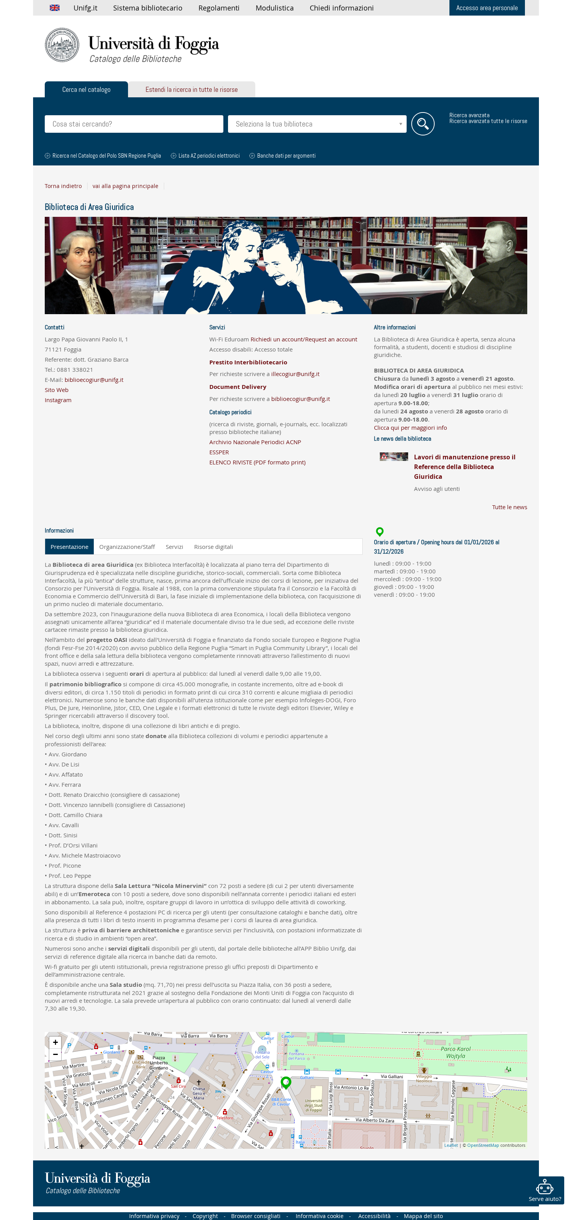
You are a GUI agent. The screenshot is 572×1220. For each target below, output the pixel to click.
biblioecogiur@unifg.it (94, 379)
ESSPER (219, 452)
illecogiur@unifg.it (295, 374)
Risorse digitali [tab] (213, 546)
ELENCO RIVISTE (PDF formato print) (257, 462)
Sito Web (56, 390)
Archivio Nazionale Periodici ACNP (255, 442)
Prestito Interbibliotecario (248, 362)
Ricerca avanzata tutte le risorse (488, 121)
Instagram (58, 400)
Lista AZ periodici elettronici (209, 156)
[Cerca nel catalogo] (423, 123)
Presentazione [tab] (69, 546)
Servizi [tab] (174, 546)
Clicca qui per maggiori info (410, 427)
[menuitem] (85, 8)
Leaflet (451, 1145)
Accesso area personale (487, 8)
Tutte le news (509, 507)
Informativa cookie (320, 1216)
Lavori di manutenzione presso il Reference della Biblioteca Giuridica (465, 467)
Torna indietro (63, 186)
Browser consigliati (256, 1216)
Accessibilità (374, 1216)
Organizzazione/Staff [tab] (127, 546)
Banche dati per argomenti (286, 156)
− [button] (55, 1054)
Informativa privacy (154, 1216)
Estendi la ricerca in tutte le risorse (192, 89)
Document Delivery (238, 387)
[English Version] (54, 8)
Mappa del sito (423, 1216)
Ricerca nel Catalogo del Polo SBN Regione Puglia (107, 156)
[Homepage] (132, 45)
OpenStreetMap (483, 1145)
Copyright (205, 1216)
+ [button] (55, 1042)
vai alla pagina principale (125, 186)
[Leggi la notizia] (394, 472)
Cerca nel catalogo (86, 89)
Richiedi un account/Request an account (304, 339)
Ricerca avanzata (469, 115)
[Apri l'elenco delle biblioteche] (401, 124)
